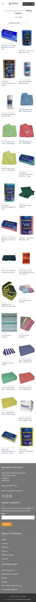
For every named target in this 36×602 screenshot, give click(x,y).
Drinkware (5, 547)
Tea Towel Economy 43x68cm (25, 301)
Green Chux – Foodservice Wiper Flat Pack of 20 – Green (26, 174)
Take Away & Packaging (10, 574)
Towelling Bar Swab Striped (7, 363)
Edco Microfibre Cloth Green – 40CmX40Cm (8, 142)
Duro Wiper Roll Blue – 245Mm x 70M (26, 82)
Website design (15, 596)
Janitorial (5, 559)
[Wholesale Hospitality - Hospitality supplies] (13, 3)
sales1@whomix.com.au (14, 491)
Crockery (5, 543)
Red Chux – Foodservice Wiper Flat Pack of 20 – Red (9, 239)
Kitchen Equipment (8, 570)
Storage (4, 578)
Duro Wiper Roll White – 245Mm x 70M (9, 115)
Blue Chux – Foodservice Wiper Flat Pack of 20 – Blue (9, 47)
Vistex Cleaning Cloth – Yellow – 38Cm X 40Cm (9, 413)
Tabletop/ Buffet (7, 555)
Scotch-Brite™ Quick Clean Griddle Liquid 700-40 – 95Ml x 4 (26, 272)
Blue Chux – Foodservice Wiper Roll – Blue (26, 51)
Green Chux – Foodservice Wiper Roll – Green (9, 207)
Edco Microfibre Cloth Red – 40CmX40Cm (25, 142)
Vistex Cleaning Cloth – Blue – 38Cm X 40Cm (26, 361)
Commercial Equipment (10, 589)
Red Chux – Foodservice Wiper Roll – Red (26, 239)
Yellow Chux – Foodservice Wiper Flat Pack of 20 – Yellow (8, 451)
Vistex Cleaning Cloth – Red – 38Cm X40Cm (26, 388)
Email (3, 514)
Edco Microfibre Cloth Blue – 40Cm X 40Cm (25, 110)
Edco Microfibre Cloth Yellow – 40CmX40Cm (8, 169)
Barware (4, 551)
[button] (27, 4)
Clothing (4, 582)
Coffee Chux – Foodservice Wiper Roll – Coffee (9, 83)
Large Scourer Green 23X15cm (25, 206)
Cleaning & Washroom (14, 11)
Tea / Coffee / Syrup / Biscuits (12, 585)
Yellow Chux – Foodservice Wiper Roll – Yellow (26, 451)
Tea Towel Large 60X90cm (24, 336)
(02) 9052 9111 (11, 485)
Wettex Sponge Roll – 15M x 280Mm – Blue (25, 419)
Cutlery (4, 539)
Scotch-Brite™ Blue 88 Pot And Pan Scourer (8, 271)
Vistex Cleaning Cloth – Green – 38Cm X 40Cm (8, 388)
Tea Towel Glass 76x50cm (6, 336)
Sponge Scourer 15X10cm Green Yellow (9, 305)
